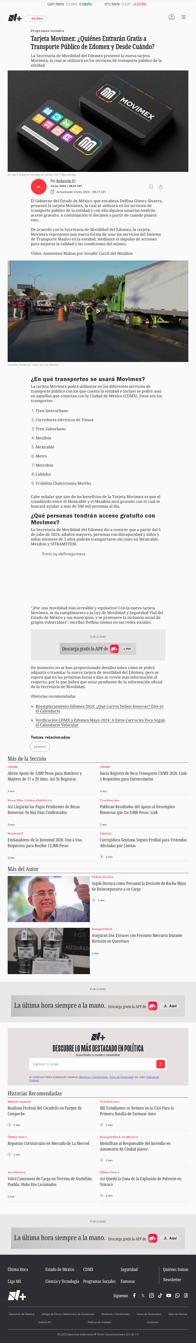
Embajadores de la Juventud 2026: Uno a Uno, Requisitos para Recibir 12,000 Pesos (45, 842)
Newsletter (172, 1279)
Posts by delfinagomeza (63, 554)
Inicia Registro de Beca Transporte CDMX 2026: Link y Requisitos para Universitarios (143, 776)
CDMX (88, 1269)
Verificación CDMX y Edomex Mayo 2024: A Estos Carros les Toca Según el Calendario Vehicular (100, 722)
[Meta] (134, 1295)
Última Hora (17, 1137)
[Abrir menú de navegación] (183, 17)
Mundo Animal (19, 1101)
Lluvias (105, 834)
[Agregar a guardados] (151, 186)
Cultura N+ (45, 1322)
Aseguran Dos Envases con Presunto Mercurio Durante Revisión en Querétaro (137, 938)
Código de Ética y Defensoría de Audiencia (67, 1314)
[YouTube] (168, 1295)
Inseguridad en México (119, 1137)
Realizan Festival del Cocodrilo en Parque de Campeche (45, 1110)
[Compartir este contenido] (160, 186)
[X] (143, 1295)
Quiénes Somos (175, 1269)
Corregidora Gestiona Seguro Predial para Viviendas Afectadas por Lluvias (143, 842)
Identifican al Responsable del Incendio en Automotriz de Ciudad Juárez (135, 1146)
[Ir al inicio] (17, 1295)
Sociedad (15, 834)
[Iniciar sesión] (171, 17)
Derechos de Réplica (21, 1314)
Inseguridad (102, 929)
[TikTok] (160, 1295)
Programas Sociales (99, 1281)
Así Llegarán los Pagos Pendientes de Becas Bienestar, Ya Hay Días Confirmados (44, 809)
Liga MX (14, 1281)
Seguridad (129, 1269)
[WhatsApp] (177, 1295)
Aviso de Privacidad (121, 1077)
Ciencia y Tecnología (62, 1281)
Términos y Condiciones (115, 1314)
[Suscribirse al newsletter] (160, 1064)
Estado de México (59, 1269)
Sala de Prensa (177, 1314)
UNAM (12, 767)
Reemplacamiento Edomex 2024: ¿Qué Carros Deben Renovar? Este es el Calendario (99, 709)
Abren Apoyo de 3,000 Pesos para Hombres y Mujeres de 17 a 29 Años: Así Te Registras (45, 776)
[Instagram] (151, 1295)
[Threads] (186, 1295)
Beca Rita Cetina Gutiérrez (30, 800)
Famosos (128, 1281)
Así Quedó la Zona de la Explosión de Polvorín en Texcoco (140, 1181)
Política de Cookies (99, 1322)
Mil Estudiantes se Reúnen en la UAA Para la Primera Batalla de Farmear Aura (137, 1110)
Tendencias (109, 800)
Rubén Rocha (103, 877)
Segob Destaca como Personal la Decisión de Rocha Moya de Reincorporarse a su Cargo (139, 886)
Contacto (152, 1322)
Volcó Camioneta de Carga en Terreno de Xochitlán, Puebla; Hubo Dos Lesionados (50, 1181)
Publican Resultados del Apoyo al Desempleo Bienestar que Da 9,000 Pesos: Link (137, 809)
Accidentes (17, 1172)
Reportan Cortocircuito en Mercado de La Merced (48, 1143)
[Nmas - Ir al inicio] (15, 18)
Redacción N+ (66, 180)
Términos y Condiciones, (94, 1077)
